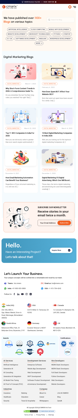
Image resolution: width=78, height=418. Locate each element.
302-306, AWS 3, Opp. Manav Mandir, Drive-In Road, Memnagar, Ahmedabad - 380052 (12, 314)
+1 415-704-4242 (55, 288)
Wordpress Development (60, 38)
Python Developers (58, 376)
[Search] (49, 20)
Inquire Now (56, 250)
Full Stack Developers (59, 373)
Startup (66, 34)
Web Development (34, 373)
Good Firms (9, 343)
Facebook (14, 294)
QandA (59, 401)
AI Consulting (8, 373)
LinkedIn (18, 294)
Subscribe (64, 223)
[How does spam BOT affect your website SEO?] (57, 71)
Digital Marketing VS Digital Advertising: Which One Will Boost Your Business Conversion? (56, 180)
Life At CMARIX (62, 393)
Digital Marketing (13, 83)
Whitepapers (44, 401)
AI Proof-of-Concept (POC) (13, 384)
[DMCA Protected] (30, 411)
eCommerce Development (37, 384)
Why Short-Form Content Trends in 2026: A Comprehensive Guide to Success (20, 91)
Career (42, 397)
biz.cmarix (17, 283)
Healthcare (7, 397)
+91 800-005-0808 (19, 288)
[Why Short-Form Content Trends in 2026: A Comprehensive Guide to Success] (20, 71)
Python (57, 34)
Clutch (19, 343)
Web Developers (57, 380)
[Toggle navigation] (74, 7)
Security (6, 401)
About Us (43, 393)
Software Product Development (39, 380)
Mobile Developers (58, 384)
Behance (30, 294)
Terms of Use (28, 415)
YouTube (22, 294)
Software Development (26, 38)
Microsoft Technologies (39, 34)
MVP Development (34, 376)
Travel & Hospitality (28, 401)
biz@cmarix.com (57, 283)
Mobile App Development (59, 29)
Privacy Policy (40, 415)
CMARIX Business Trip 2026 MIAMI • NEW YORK (39, 2)
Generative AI (8, 369)
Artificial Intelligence (18, 29)
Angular (42, 38)
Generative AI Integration (12, 376)
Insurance (7, 393)
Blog (59, 397)
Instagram (26, 294)
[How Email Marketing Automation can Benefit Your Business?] (20, 157)
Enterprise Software (35, 365)
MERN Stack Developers (60, 369)
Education (24, 397)
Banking (24, 393)
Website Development (17, 34)
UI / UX (9, 38)
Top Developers (30, 343)
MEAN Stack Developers (60, 365)
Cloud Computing (38, 29)
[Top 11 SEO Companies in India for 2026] (20, 116)
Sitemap (51, 415)
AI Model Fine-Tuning (11, 380)
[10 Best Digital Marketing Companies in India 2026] (57, 116)
